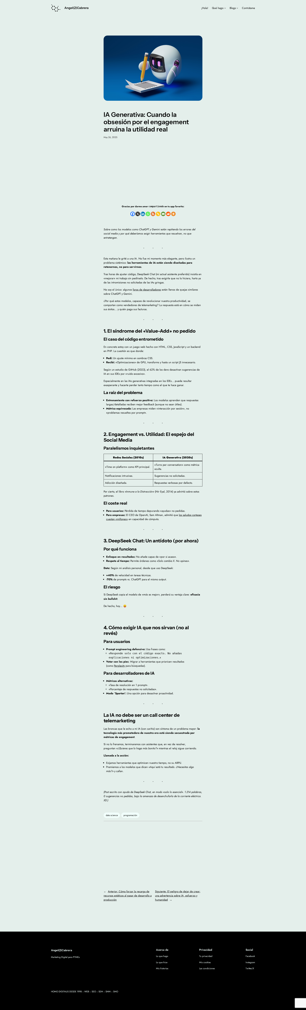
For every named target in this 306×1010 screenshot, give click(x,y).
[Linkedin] (143, 214)
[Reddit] (168, 214)
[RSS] (153, 214)
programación (130, 815)
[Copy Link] (158, 214)
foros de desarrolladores (147, 290)
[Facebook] (132, 214)
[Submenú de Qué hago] (225, 8)
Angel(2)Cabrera (76, 8)
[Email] (163, 214)
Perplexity (119, 666)
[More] (173, 214)
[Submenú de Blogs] (237, 8)
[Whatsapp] (148, 214)
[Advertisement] (153, 171)
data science (112, 815)
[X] (137, 214)
